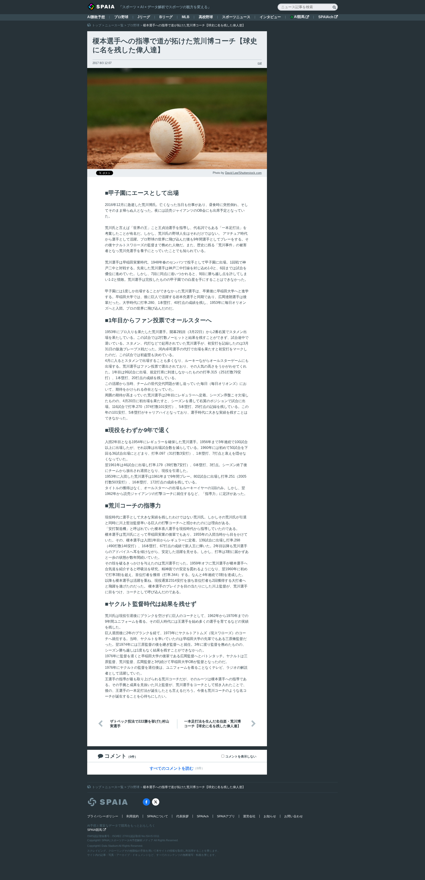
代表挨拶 (182, 816)
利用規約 (132, 816)
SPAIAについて (157, 816)
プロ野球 (121, 17)
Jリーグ (143, 17)
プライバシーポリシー (102, 816)
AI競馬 (301, 17)
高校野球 (206, 17)
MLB (185, 17)
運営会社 (249, 816)
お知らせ (270, 816)
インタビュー (270, 17)
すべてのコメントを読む (171, 768)
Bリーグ (166, 17)
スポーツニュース (236, 17)
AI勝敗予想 (96, 17)
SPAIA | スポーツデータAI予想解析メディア (128, 840)
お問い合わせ (293, 816)
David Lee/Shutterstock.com (243, 172)
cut (260, 63)
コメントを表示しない (240, 756)
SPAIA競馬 (96, 830)
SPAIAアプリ (226, 816)
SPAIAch (328, 17)
